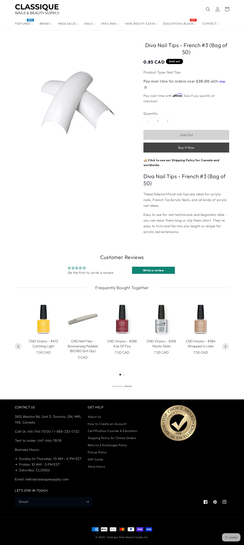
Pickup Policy (97, 452)
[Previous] (18, 346)
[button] (208, 9)
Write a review (153, 270)
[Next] (225, 346)
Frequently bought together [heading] (122, 287)
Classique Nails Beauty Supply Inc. (127, 537)
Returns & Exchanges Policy (107, 445)
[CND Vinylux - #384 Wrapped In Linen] (200, 319)
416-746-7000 (39, 431)
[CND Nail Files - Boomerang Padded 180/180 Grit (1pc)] (82, 319)
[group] (43, 331)
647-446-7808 (50, 440)
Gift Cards (95, 459)
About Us (94, 417)
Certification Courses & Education (113, 431)
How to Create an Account (107, 424)
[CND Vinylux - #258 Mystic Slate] (161, 319)
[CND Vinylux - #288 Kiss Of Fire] (122, 319)
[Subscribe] (87, 502)
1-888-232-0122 (66, 431)
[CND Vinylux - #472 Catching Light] (43, 319)
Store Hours (96, 466)
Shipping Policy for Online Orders (112, 438)
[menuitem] (24, 23)
